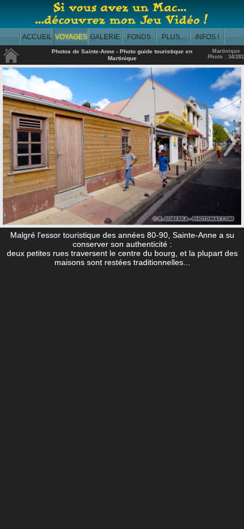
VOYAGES (71, 37)
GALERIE (105, 37)
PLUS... (173, 37)
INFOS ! (207, 37)
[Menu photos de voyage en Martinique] (11, 61)
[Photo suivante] (229, 157)
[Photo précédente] (14, 157)
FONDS (139, 37)
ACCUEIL (37, 37)
